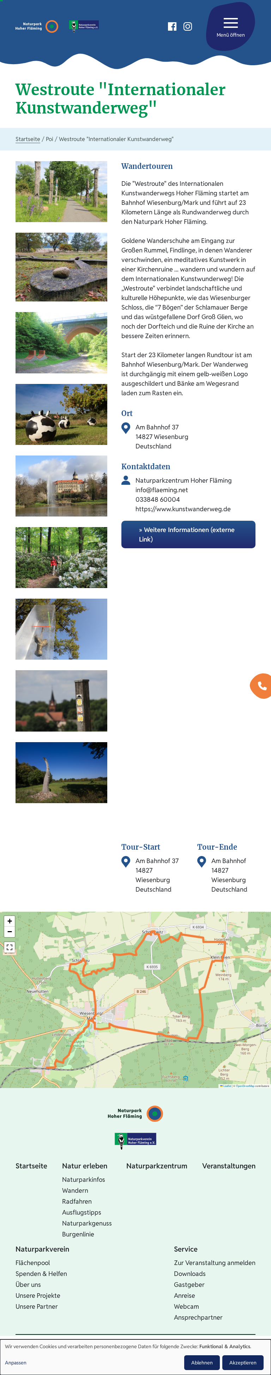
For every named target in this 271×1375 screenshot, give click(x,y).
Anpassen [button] (15, 1362)
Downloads (190, 1274)
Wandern (75, 1190)
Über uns (28, 1285)
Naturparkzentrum (156, 1166)
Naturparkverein (42, 1249)
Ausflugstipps (81, 1212)
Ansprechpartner (198, 1317)
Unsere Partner (37, 1306)
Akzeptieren (243, 1362)
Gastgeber (189, 1285)
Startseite (28, 139)
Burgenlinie (78, 1234)
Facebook (172, 26)
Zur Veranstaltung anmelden (214, 1263)
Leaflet (227, 1086)
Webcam (186, 1306)
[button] (9, 921)
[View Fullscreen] (9, 947)
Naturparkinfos (83, 1179)
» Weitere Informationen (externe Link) (187, 534)
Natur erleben (84, 1166)
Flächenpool (33, 1263)
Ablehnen (202, 1362)
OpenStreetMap (245, 1086)
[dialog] (135, 1357)
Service (186, 1249)
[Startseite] (39, 26)
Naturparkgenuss (87, 1223)
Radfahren (77, 1201)
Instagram (187, 26)
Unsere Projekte (38, 1295)
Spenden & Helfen (41, 1274)
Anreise (184, 1295)
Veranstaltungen (228, 1166)
